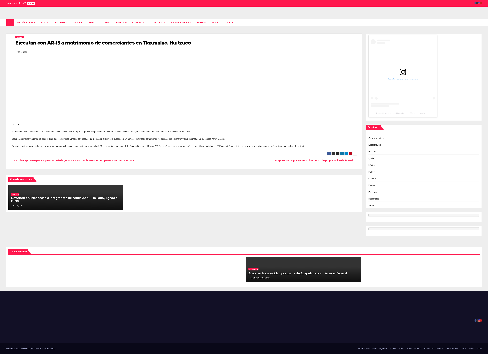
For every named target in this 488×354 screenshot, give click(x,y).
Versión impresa (26, 22)
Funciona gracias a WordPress (17, 349)
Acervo (216, 22)
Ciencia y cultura (181, 22)
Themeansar (50, 349)
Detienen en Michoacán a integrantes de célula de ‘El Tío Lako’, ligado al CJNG (64, 199)
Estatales (372, 152)
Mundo (107, 22)
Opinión (201, 22)
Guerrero (77, 22)
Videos (230, 22)
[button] (480, 22)
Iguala (44, 22)
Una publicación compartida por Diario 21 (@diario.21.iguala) (400, 113)
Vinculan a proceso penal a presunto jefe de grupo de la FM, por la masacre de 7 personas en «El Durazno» (73, 160)
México (93, 22)
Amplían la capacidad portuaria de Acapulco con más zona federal (297, 273)
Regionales (60, 22)
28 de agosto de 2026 (260, 278)
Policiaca (160, 22)
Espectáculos (140, 22)
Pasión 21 (121, 22)
